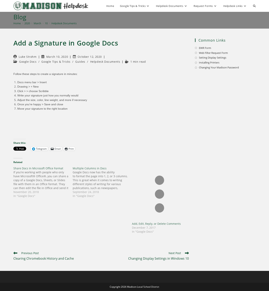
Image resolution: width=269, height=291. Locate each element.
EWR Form (205, 48)
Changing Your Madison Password (219, 67)
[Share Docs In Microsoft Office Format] (43, 182)
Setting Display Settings (212, 57)
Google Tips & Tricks (55, 61)
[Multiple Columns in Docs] (102, 182)
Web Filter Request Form (213, 53)
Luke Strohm (28, 57)
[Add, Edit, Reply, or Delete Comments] (159, 194)
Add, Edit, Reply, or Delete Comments (156, 224)
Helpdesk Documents (64, 23)
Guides (80, 61)
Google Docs (28, 61)
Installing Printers (209, 62)
